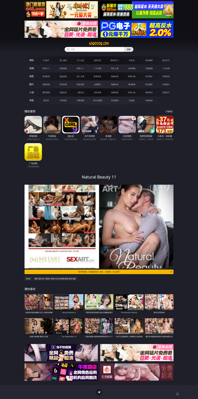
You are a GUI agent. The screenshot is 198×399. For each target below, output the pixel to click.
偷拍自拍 (63, 76)
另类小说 (131, 92)
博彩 (31, 60)
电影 (31, 76)
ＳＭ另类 (166, 68)
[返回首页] (177, 394)
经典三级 (131, 76)
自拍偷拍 (63, 68)
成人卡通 (80, 76)
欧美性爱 (97, 76)
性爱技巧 (166, 92)
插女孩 (46, 100)
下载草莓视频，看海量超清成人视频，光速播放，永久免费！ (99, 272)
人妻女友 (80, 92)
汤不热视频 (97, 100)
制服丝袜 (114, 76)
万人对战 (80, 60)
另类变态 (166, 76)
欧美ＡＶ (80, 68)
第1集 (28, 279)
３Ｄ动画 (97, 68)
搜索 (129, 49)
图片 (31, 84)
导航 (31, 100)
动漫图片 (97, 84)
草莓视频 (80, 100)
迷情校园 (114, 92)
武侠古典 (97, 92)
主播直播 (149, 68)
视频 (31, 68)
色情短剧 (149, 100)
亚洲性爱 (46, 76)
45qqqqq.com (99, 43)
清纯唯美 (131, 84)
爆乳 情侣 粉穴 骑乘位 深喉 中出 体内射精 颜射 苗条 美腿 (55, 279)
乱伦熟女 (149, 76)
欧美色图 (80, 84)
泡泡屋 (132, 100)
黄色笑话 (149, 92)
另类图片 (166, 84)
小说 (31, 92)
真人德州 (63, 60)
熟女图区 (149, 84)
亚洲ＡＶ (46, 68)
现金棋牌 (149, 60)
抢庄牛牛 (166, 60)
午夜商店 (63, 100)
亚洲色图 (63, 84)
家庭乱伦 (63, 92)
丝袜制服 (131, 68)
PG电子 (46, 60)
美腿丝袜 (114, 84)
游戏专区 (97, 60)
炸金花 (132, 60)
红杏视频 (114, 100)
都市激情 (46, 92)
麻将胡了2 (114, 60)
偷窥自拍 (46, 84)
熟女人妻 (114, 68)
